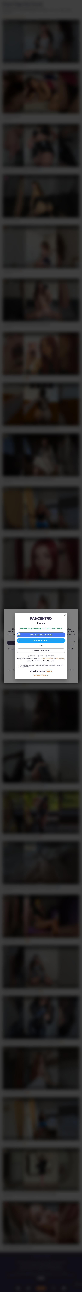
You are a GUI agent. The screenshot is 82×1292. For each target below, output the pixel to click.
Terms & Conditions (47, 658)
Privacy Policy (60, 658)
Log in (49, 671)
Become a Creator (41, 675)
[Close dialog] (64, 615)
